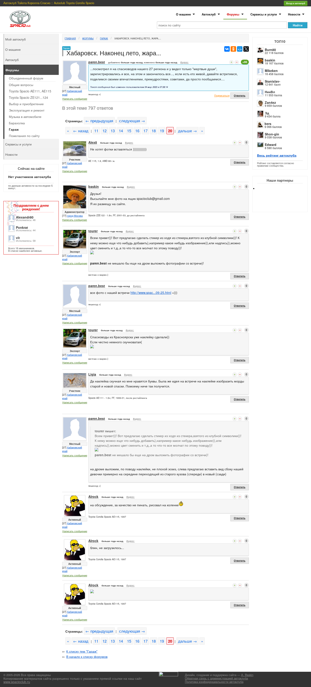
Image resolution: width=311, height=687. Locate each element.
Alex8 (92, 142)
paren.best (96, 62)
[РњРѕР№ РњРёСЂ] (239, 49)
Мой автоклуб (15, 39)
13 (113, 130)
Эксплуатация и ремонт (26, 110)
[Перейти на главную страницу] (20, 18)
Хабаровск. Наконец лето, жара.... (137, 38)
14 (121, 130)
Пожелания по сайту (24, 135)
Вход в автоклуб (295, 3)
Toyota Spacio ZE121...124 (28, 97)
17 (145, 130)
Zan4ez (270, 102)
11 (96, 130)
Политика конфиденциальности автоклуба (214, 682)
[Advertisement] (283, 205)
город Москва (75, 215)
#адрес (184, 62)
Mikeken (271, 70)
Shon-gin (272, 134)
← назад (80, 130)
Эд (267, 113)
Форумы (233, 14)
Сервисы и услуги (263, 14)
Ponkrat (22, 227)
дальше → (187, 130)
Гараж (104, 38)
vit (18, 237)
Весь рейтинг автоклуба (276, 155)
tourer (93, 231)
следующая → (132, 120)
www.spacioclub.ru (16, 681)
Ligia (92, 374)
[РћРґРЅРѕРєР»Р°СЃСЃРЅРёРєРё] (233, 49)
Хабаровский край (72, 92)
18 (154, 130)
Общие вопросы (21, 84)
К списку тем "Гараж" (81, 651)
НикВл (270, 91)
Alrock (93, 496)
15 (129, 130)
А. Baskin (247, 675)
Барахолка (17, 123)
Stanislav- (272, 81)
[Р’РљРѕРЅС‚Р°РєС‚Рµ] (227, 49)
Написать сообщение (74, 98)
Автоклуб (209, 14)
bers (268, 123)
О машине (183, 14)
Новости (294, 14)
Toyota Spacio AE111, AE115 (30, 91)
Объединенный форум (26, 78)
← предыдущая (99, 120)
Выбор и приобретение (26, 104)
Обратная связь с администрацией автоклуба (216, 678)
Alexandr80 (24, 217)
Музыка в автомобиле (25, 116)
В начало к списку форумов (86, 656)
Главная (70, 38)
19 (162, 130)
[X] (246, 49)
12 (104, 130)
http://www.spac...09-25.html (150, 292)
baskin (270, 60)
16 (137, 130)
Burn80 (270, 49)
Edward (270, 144)
